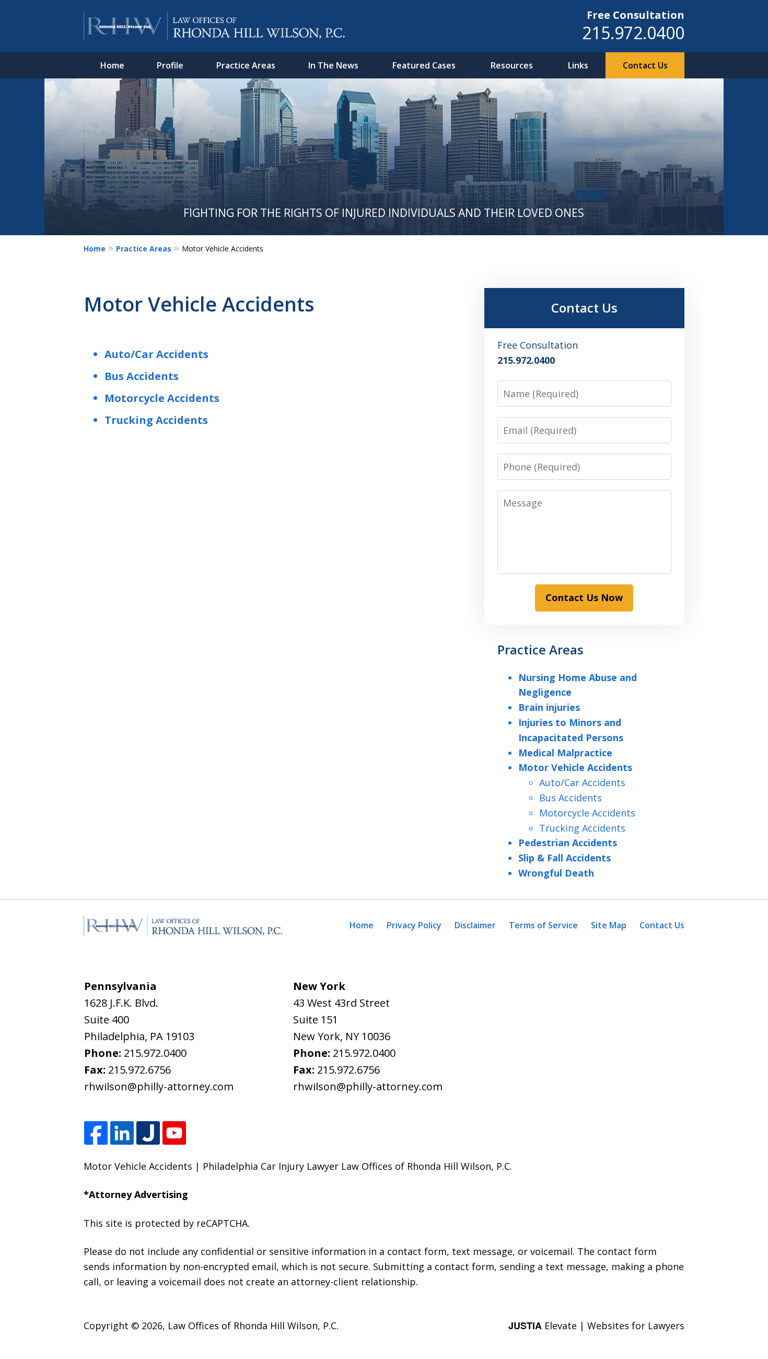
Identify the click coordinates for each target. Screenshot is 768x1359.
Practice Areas (245, 65)
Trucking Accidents (156, 420)
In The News (333, 65)
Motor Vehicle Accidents (575, 767)
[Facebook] (96, 1133)
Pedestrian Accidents (567, 842)
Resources (512, 65)
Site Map (608, 925)
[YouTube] (174, 1133)
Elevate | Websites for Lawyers (596, 1325)
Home (112, 65)
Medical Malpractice (565, 752)
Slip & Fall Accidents (564, 857)
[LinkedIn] (122, 1133)
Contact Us (645, 65)
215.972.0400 (633, 32)
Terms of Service (543, 925)
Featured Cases (424, 65)
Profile (170, 65)
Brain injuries (549, 707)
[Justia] (148, 1133)
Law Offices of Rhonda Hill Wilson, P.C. (253, 1325)
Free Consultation (635, 15)
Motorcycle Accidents (161, 398)
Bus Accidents (141, 376)
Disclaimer (475, 925)
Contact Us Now (584, 597)
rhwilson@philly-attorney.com (159, 1086)
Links (578, 65)
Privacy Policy (414, 925)
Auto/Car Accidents (156, 354)
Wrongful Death (556, 873)
